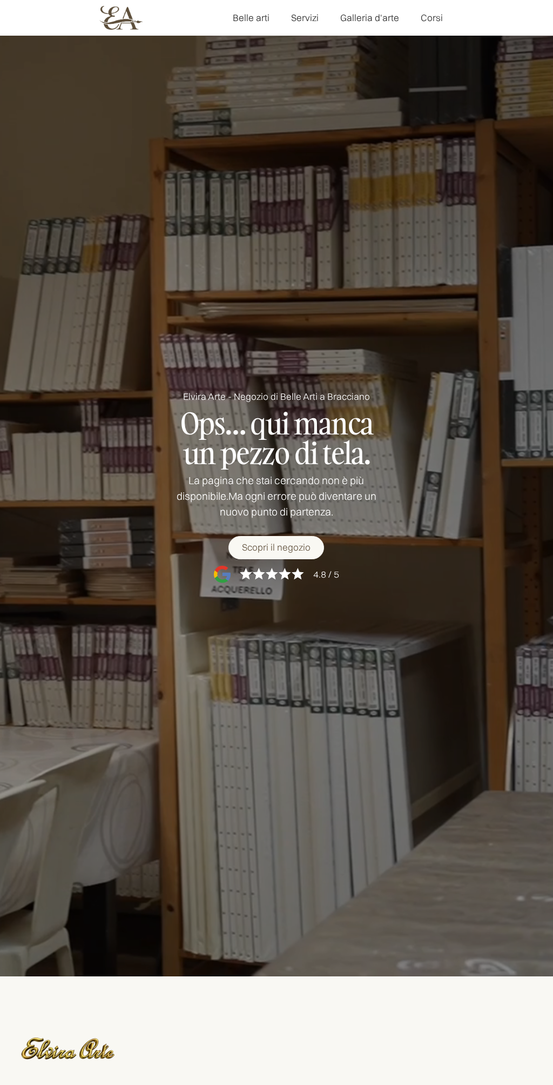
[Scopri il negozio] (276, 547)
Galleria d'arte (369, 17)
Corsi (432, 17)
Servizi (305, 17)
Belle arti (251, 17)
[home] (121, 18)
